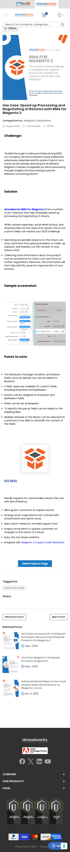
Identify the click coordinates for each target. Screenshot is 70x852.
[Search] (62, 24)
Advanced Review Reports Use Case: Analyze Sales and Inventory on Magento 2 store (43, 685)
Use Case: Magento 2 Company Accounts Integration (40, 659)
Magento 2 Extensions (37, 120)
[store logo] (24, 15)
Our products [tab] (13, 781)
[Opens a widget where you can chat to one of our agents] (57, 846)
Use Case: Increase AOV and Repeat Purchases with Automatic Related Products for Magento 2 (43, 637)
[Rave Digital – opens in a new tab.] (23, 4)
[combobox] (35, 24)
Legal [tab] (7, 788)
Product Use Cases (14, 587)
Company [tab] (9, 774)
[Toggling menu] (5, 15)
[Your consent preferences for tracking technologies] (64, 846)
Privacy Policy (47, 846)
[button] (46, 4)
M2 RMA (10, 481)
